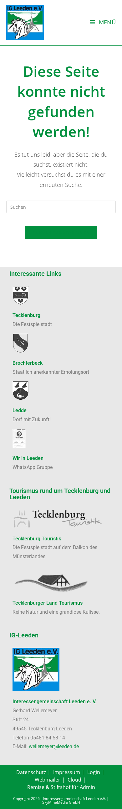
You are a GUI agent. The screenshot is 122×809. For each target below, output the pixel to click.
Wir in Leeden (28, 458)
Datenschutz (31, 772)
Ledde (20, 410)
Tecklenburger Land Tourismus (48, 603)
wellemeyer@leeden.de (54, 746)
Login (93, 772)
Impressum (66, 772)
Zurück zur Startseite (61, 232)
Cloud (74, 779)
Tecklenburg (26, 315)
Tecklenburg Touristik (37, 539)
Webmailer (47, 779)
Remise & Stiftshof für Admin (61, 787)
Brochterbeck (28, 363)
